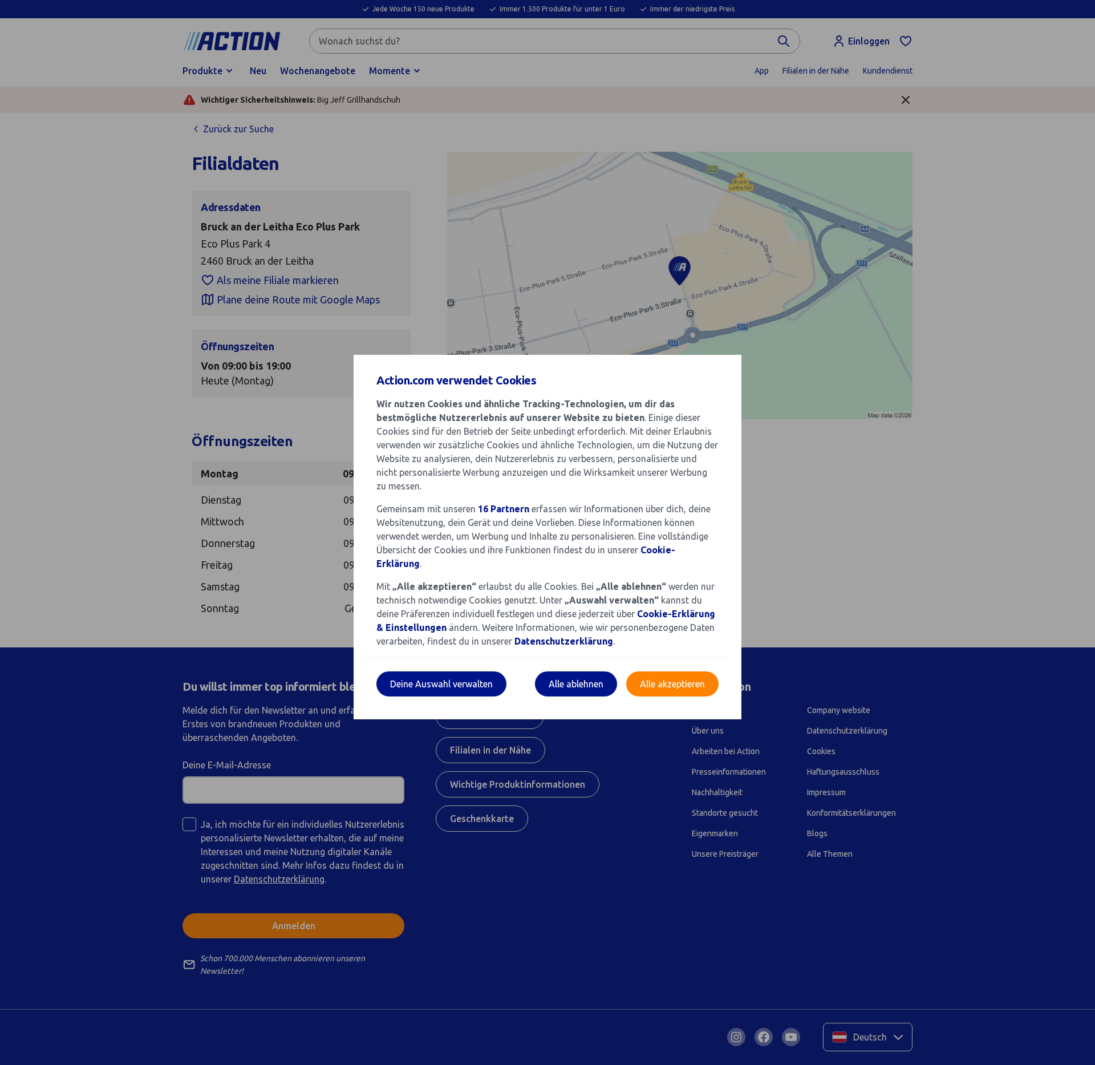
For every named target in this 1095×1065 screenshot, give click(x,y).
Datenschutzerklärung (563, 641)
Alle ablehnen (576, 684)
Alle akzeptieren (672, 684)
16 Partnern (503, 509)
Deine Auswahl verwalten (441, 684)
